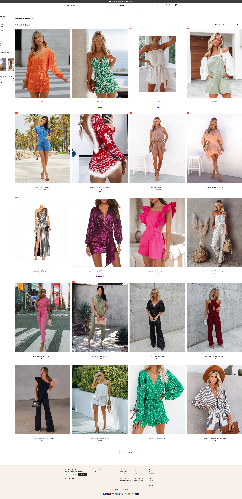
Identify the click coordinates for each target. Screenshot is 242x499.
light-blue (158, 107)
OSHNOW (6, 74)
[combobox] (161, 5)
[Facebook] (65, 478)
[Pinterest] (69, 478)
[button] (6, 22)
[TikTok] (73, 478)
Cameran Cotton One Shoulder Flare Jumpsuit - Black (43, 438)
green (99, 107)
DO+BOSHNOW (214, 185)
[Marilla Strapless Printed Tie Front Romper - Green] (100, 64)
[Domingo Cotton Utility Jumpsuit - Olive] (100, 317)
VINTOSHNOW (157, 101)
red (101, 107)
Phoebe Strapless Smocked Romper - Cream (100, 438)
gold (103, 276)
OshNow (100, 185)
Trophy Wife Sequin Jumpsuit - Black (157, 356)
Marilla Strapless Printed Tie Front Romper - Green (100, 102)
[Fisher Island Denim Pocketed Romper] (42, 148)
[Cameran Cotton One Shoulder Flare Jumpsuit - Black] (42, 399)
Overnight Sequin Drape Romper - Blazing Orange (43, 102)
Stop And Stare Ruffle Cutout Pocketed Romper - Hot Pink (157, 271)
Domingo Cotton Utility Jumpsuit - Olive (100, 356)
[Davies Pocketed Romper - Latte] (157, 148)
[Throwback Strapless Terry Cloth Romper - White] (157, 64)
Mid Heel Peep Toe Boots (6, 76)
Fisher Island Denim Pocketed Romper (42, 187)
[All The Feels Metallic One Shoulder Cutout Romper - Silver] (42, 233)
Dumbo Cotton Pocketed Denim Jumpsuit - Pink (42, 356)
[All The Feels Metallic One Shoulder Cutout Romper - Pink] (100, 233)
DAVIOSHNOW (214, 101)
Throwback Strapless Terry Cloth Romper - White (157, 102)
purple (97, 276)
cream (99, 443)
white (156, 107)
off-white (101, 443)
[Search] (162, 5)
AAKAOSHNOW (100, 101)
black (7, 81)
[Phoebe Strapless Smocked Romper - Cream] (100, 399)
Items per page (218, 24)
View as (16, 24)
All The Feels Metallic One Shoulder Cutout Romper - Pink (100, 271)
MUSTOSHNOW (157, 185)
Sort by (230, 24)
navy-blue (99, 276)
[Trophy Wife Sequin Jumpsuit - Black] (157, 317)
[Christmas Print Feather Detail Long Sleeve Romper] (100, 148)
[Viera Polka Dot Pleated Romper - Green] (157, 399)
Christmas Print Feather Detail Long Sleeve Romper (100, 187)
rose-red (101, 276)
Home (85, 13)
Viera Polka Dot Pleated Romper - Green (157, 438)
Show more (128, 452)
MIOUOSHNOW (100, 354)
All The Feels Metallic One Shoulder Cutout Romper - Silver (42, 271)
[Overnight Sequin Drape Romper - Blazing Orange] (42, 64)
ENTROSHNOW (42, 185)
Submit (82, 474)
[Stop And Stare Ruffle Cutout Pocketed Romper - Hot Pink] (157, 233)
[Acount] (169, 5)
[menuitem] (6, 20)
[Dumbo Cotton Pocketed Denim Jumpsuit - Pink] (42, 317)
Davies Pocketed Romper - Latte (157, 187)
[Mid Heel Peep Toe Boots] (6, 64)
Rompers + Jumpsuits (92, 13)
